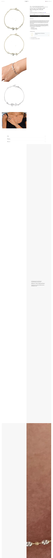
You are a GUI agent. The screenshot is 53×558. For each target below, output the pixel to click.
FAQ (8, 136)
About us (8, 141)
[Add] (48, 35)
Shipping (8, 138)
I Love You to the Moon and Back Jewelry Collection (38, 6)
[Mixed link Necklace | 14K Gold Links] (32, 34)
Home (30, 6)
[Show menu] (2, 1)
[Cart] (51, 1)
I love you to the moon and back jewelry (41, 25)
